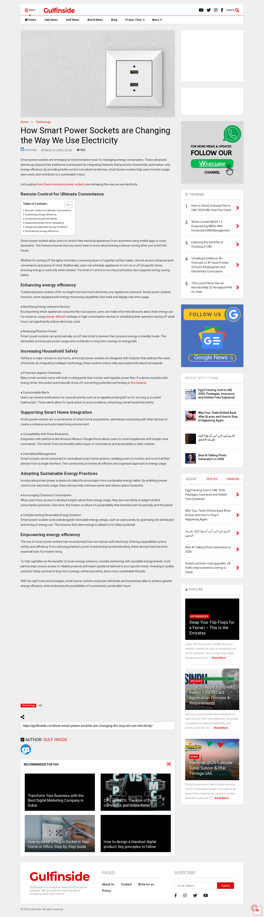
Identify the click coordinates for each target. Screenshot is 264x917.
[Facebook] (222, 10)
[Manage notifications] (254, 908)
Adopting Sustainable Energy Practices (46, 226)
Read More (219, 657)
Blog (114, 19)
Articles (196, 681)
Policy (106, 890)
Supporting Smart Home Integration (44, 222)
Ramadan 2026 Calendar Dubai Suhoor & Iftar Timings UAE (211, 768)
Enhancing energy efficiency (41, 214)
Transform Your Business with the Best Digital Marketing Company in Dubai (56, 800)
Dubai (194, 757)
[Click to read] (136, 792)
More (155, 19)
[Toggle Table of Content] (66, 204)
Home (32, 19)
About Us (108, 884)
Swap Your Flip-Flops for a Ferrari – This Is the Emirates (212, 628)
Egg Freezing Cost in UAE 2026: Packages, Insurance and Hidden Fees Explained (216, 393)
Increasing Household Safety (41, 218)
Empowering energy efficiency (42, 231)
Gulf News (72, 19)
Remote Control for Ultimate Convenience (48, 210)
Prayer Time (133, 19)
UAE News (51, 19)
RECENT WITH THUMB (201, 378)
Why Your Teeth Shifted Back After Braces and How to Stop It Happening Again (218, 416)
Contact (126, 884)
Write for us (146, 884)
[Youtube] (201, 10)
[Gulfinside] (57, 11)
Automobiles (199, 616)
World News (95, 19)
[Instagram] (216, 10)
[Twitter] (209, 10)
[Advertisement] (98, 645)
